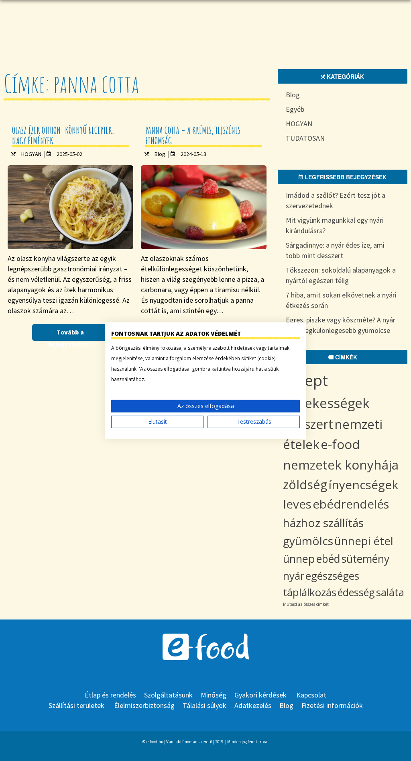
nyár (293, 575)
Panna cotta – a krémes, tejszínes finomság (192, 135)
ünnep (299, 558)
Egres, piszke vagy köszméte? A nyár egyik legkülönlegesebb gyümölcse (340, 325)
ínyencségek (363, 484)
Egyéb (295, 109)
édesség (356, 592)
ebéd (328, 559)
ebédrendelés (351, 504)
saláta (390, 592)
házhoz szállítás (323, 522)
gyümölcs (308, 540)
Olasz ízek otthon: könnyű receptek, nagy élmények (63, 135)
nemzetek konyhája (341, 464)
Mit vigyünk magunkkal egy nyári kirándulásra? (335, 225)
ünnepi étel (363, 540)
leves (297, 504)
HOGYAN (31, 154)
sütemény (365, 559)
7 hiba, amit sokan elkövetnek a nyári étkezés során (341, 300)
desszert (308, 424)
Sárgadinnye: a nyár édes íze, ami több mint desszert (335, 250)
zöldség (305, 484)
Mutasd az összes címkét (306, 604)
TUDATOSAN (305, 138)
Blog (160, 154)
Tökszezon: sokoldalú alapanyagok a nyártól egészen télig (341, 275)
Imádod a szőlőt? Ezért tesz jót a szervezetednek (335, 200)
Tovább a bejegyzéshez (69, 334)
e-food (340, 444)
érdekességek (326, 403)
